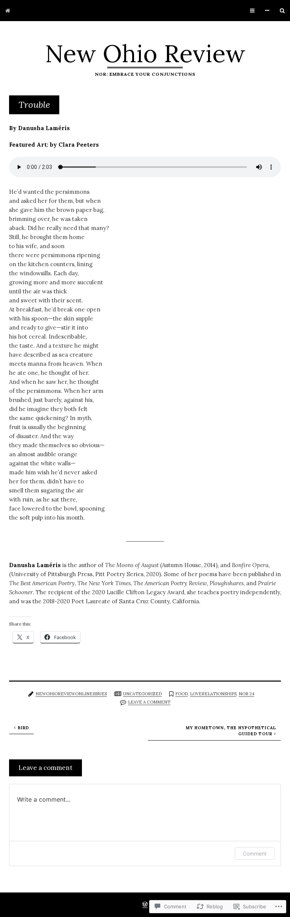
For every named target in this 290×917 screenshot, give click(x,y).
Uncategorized (142, 693)
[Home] (7, 10)
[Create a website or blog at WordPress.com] (145, 905)
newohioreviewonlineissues (71, 693)
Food (181, 693)
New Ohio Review (145, 53)
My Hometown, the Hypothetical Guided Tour (231, 731)
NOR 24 (246, 693)
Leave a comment (149, 702)
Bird (23, 727)
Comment (255, 853)
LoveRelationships (213, 693)
